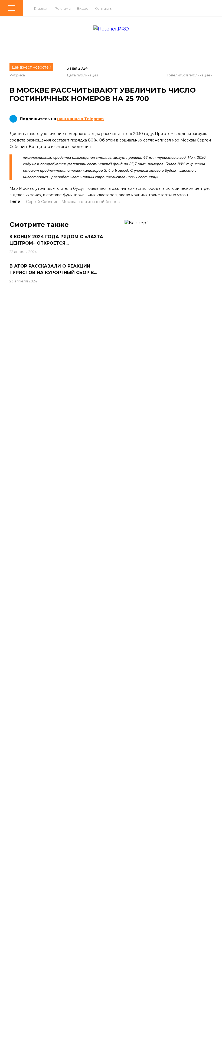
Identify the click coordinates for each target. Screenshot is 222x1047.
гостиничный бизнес (99, 201)
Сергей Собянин (42, 201)
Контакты (103, 8)
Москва (68, 201)
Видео (83, 8)
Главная (41, 8)
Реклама (63, 8)
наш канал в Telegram (80, 118)
